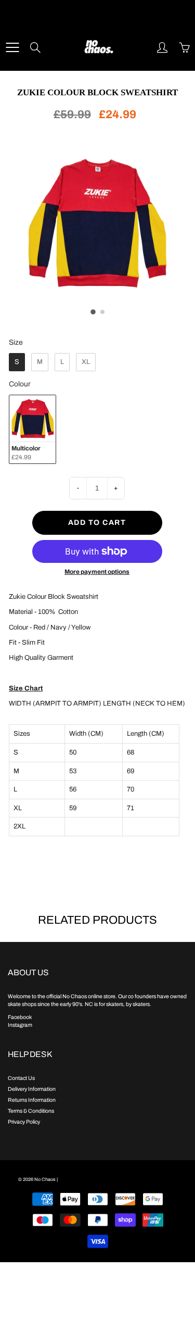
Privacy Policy (24, 1122)
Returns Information (32, 1100)
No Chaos (45, 1179)
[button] (93, 312)
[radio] (17, 362)
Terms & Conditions (31, 1111)
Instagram (20, 1025)
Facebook (20, 1017)
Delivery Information (32, 1089)
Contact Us (21, 1078)
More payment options (96, 571)
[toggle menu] (12, 47)
